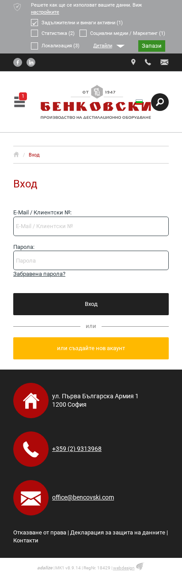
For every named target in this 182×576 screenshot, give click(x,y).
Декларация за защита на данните (117, 532)
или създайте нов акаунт (91, 348)
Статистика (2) (58, 33)
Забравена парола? (39, 274)
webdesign (124, 568)
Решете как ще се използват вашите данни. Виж (86, 8)
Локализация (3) (61, 46)
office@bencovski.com (83, 497)
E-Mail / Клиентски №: (42, 212)
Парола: (23, 247)
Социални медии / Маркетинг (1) (127, 33)
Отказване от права (39, 532)
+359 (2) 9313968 (77, 448)
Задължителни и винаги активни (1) (82, 23)
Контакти (25, 540)
